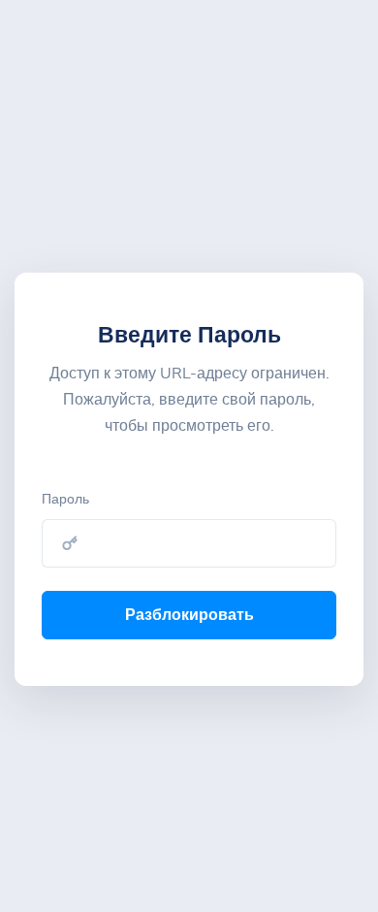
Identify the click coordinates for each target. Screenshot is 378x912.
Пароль (65, 499)
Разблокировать (189, 615)
